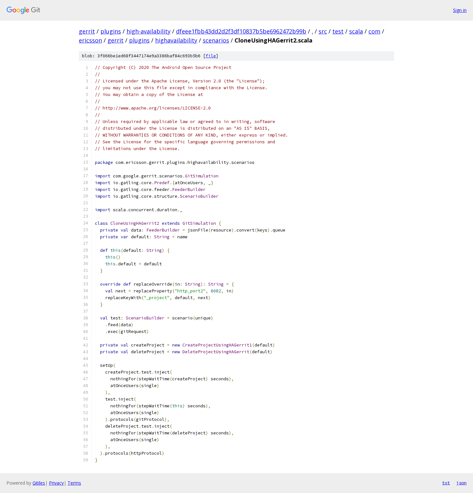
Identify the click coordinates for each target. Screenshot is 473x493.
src (323, 31)
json (461, 483)
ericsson (90, 40)
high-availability (148, 31)
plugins (110, 31)
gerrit (87, 31)
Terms (74, 483)
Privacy (56, 483)
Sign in (460, 10)
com (374, 31)
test (338, 31)
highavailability (176, 40)
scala (356, 31)
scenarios (216, 40)
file (211, 56)
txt (446, 483)
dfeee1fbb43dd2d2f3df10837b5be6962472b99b (241, 31)
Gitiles (38, 483)
